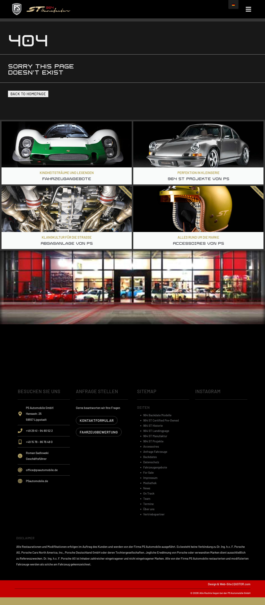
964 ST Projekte (153, 441)
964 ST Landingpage (156, 431)
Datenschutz (151, 462)
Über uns (148, 509)
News (146, 488)
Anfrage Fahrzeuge (155, 451)
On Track (148, 493)
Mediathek (150, 483)
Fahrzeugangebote (155, 467)
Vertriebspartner (154, 514)
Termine (148, 504)
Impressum (150, 477)
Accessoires (151, 446)
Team (146, 498)
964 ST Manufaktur (155, 436)
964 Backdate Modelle (157, 415)
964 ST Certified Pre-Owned (161, 420)
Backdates (150, 457)
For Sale (148, 472)
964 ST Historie (153, 425)
